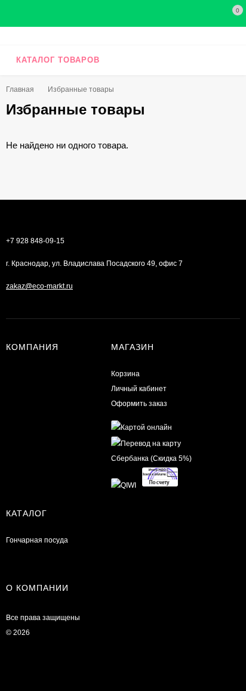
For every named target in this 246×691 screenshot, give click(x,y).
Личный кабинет (139, 389)
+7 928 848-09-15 (35, 241)
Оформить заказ (139, 403)
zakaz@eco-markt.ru (39, 286)
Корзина (125, 374)
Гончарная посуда (37, 540)
